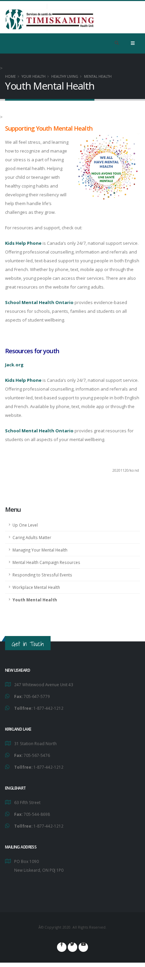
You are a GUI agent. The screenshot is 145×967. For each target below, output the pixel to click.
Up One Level (25, 525)
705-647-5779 (37, 696)
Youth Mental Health (34, 599)
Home (10, 76)
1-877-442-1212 (48, 708)
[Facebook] (61, 947)
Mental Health (98, 76)
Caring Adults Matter (31, 537)
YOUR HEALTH (34, 76)
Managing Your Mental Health (39, 550)
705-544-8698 (37, 814)
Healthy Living (64, 76)
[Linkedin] (83, 947)
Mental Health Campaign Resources (46, 562)
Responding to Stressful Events (42, 574)
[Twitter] (72, 947)
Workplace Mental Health (36, 587)
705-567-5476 (37, 755)
